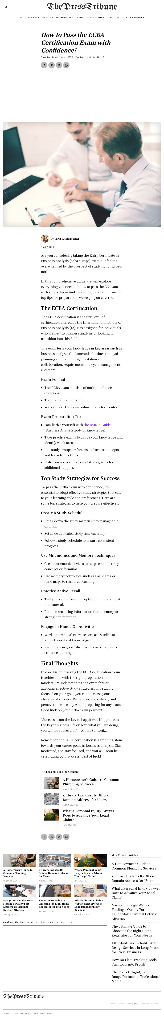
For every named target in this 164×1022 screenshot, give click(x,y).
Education (45, 57)
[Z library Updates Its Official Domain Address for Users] (51, 799)
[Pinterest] (59, 65)
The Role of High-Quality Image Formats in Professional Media (136, 976)
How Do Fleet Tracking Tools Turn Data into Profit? (134, 961)
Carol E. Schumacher (66, 238)
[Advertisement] (82, 98)
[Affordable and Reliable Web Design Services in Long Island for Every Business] (90, 890)
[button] (6, 7)
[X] (51, 65)
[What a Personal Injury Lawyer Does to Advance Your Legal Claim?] (51, 815)
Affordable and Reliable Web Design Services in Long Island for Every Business (88, 905)
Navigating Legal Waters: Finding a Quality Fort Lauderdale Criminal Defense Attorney (18, 905)
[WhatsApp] (66, 65)
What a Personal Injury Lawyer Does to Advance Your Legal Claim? (88, 815)
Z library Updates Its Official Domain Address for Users (86, 797)
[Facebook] (44, 65)
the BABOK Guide (97, 424)
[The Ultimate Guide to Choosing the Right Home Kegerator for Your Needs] (55, 890)
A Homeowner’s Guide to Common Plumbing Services (91, 781)
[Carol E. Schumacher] (46, 239)
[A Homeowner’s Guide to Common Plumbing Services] (51, 783)
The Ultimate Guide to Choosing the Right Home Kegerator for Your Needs (54, 903)
